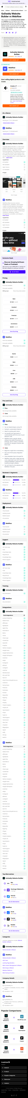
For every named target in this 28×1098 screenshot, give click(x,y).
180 (19, 56)
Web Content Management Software (12, 965)
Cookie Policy (4, 1090)
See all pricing (14, 331)
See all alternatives (14, 901)
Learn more (9, 157)
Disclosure (3, 1092)
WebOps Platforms (7, 970)
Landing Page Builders (8, 963)
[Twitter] (6, 32)
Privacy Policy (15, 1090)
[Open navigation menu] (26, 6)
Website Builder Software (8, 123)
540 (19, 70)
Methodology (6, 46)
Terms (9, 1090)
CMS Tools (5, 960)
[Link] (16, 32)
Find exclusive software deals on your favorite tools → (14, 3)
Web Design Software (8, 968)
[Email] (12, 32)
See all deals (15, 272)
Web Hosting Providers (8, 973)
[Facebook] (16, 1095)
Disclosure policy (21, 45)
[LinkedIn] (9, 32)
